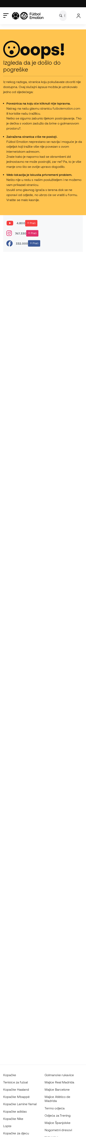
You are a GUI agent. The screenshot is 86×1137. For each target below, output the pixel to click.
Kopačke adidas (15, 1111)
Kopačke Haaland (16, 1089)
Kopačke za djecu (16, 1133)
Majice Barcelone (57, 1089)
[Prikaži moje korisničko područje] (78, 16)
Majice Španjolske (57, 1123)
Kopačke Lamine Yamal (20, 1104)
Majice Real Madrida (59, 1082)
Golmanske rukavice (59, 1075)
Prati (32, 223)
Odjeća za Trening (58, 1115)
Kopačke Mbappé (16, 1097)
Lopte (7, 1126)
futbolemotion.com (66, 108)
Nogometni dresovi (58, 1130)
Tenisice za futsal (15, 1082)
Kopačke (9, 1075)
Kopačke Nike (13, 1118)
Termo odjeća (55, 1108)
